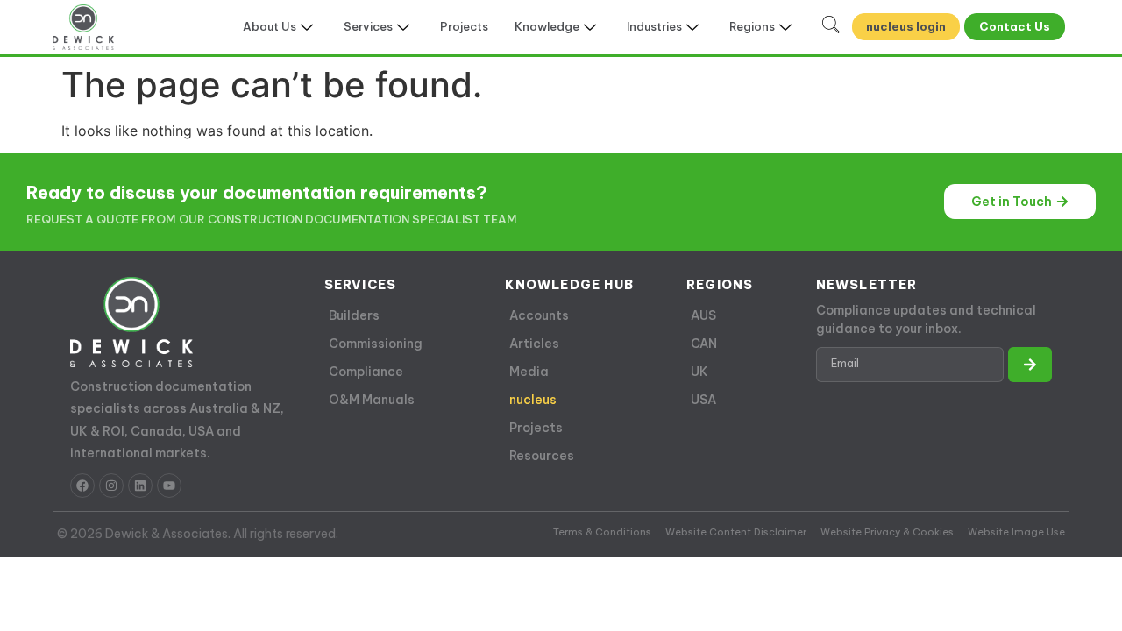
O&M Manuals (372, 400)
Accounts (539, 315)
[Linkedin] (140, 485)
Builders (354, 315)
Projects (464, 26)
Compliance (366, 371)
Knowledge (547, 26)
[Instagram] (111, 485)
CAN (704, 343)
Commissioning (376, 343)
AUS (703, 315)
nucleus (533, 400)
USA (703, 400)
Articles (534, 343)
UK (699, 371)
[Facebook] (82, 485)
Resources (541, 456)
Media (529, 371)
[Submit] (1030, 364)
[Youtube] (169, 485)
